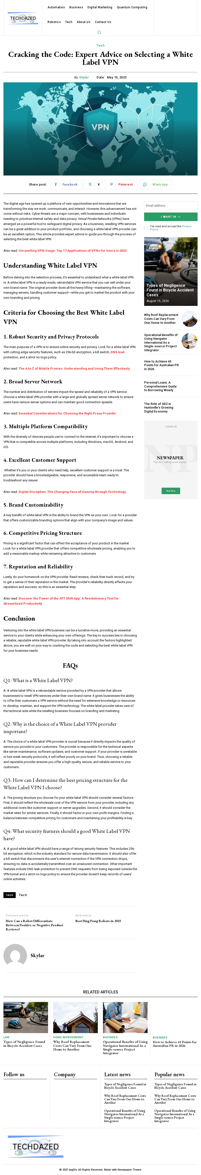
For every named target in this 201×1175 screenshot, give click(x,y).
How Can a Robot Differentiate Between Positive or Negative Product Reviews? (34, 925)
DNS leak (118, 352)
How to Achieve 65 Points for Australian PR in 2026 (161, 365)
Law (6, 1037)
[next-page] (189, 246)
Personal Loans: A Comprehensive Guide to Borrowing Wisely (160, 386)
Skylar (84, 77)
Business (110, 1037)
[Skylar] (15, 955)
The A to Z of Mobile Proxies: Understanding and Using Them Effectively (74, 368)
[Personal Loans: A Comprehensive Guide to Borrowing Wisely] (190, 386)
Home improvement (68, 1037)
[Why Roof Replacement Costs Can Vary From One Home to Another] (190, 319)
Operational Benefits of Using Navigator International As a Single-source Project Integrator (161, 342)
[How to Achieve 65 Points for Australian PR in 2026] (190, 365)
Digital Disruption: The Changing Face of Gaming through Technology (73, 492)
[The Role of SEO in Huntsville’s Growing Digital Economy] (190, 407)
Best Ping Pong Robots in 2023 (98, 921)
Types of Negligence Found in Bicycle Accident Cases (170, 290)
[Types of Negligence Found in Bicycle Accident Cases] (171, 271)
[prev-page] (180, 246)
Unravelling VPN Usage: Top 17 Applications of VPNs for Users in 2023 (72, 250)
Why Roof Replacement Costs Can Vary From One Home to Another (161, 318)
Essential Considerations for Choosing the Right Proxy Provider (67, 413)
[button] (99, 32)
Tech (100, 45)
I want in (168, 216)
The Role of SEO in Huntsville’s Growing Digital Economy (158, 407)
